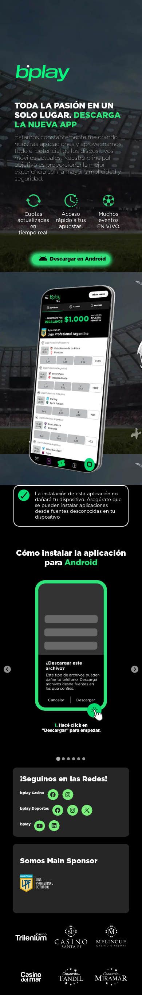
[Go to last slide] (7, 669)
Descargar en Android (78, 259)
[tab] (58, 759)
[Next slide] (134, 669)
